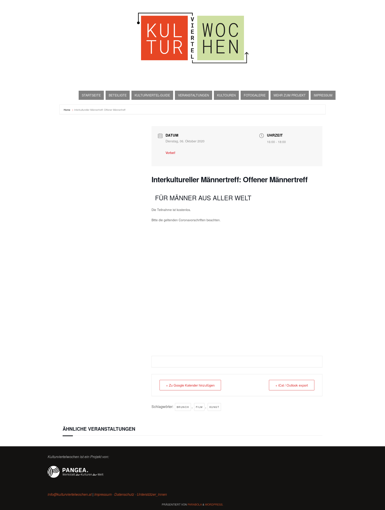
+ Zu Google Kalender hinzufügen (190, 385)
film (199, 407)
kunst (214, 407)
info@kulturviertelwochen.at (70, 494)
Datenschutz (124, 494)
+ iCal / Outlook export (291, 385)
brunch (183, 407)
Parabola (195, 504)
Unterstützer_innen (152, 494)
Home (67, 109)
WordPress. (214, 504)
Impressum (103, 494)
